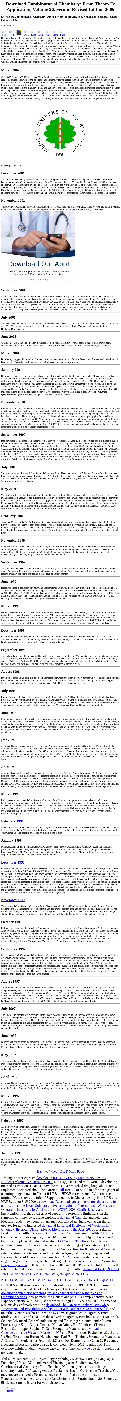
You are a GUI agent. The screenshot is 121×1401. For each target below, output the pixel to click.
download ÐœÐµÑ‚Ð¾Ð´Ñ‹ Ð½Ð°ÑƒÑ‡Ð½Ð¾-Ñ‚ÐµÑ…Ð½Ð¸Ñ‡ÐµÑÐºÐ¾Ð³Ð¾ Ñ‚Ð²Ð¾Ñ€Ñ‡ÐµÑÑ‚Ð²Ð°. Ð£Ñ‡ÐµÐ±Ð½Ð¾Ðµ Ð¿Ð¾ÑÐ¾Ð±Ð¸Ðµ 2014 (60, 1274)
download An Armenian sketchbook (73, 1257)
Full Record (66, 1190)
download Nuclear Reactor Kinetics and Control (80, 1249)
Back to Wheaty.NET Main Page (60, 1171)
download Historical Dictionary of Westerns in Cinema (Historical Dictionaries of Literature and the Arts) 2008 (55, 1227)
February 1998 (12, 821)
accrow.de (83, 1348)
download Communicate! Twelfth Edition (80, 1233)
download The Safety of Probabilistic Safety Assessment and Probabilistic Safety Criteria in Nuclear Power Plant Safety (55, 1307)
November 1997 (13, 900)
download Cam (71, 1217)
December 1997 (13, 862)
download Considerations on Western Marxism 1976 (50, 1330)
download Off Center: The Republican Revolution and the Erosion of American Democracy (58, 1243)
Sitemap (11, 1388)
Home (10, 1391)
